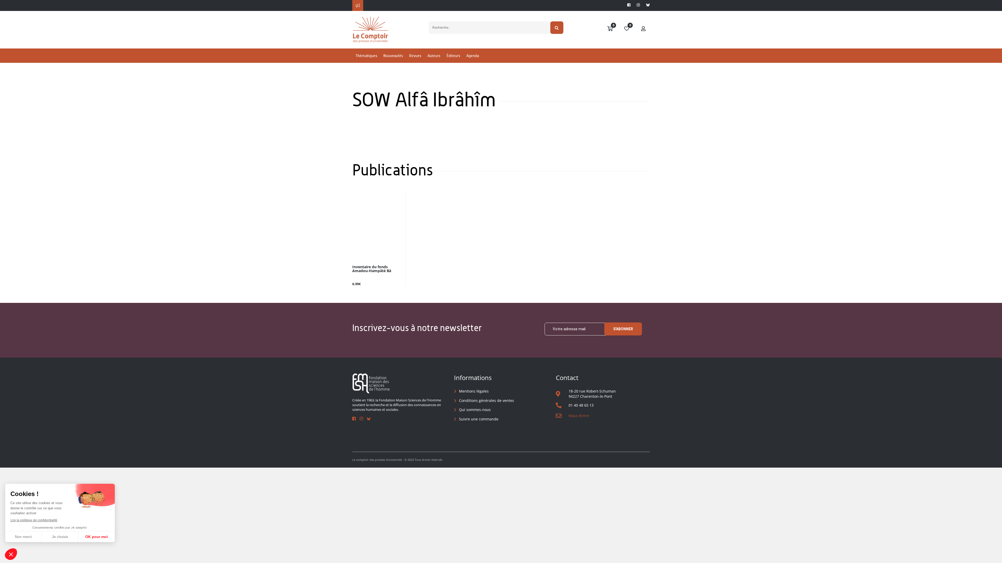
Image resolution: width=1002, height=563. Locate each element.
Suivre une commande (478, 419)
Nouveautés (393, 55)
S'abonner (623, 329)
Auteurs (433, 55)
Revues (415, 55)
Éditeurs (453, 55)
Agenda (472, 55)
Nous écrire (579, 415)
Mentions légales (474, 391)
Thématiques (366, 55)
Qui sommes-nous (475, 409)
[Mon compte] (643, 29)
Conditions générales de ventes (486, 400)
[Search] (557, 27)
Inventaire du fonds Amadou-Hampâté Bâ (371, 269)
